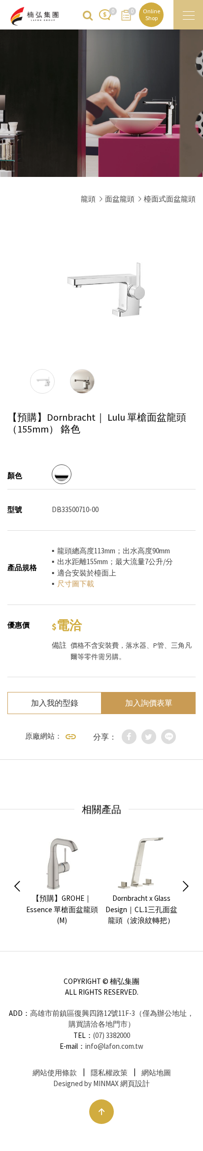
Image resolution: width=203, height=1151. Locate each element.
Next (186, 886)
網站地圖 (156, 1072)
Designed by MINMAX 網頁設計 (101, 1083)
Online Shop (151, 14)
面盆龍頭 (120, 198)
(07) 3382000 (111, 1035)
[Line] (168, 736)
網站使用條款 (55, 1072)
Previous (17, 886)
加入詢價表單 (148, 703)
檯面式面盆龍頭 (170, 198)
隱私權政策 (109, 1072)
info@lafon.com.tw (114, 1046)
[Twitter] (148, 736)
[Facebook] (129, 736)
